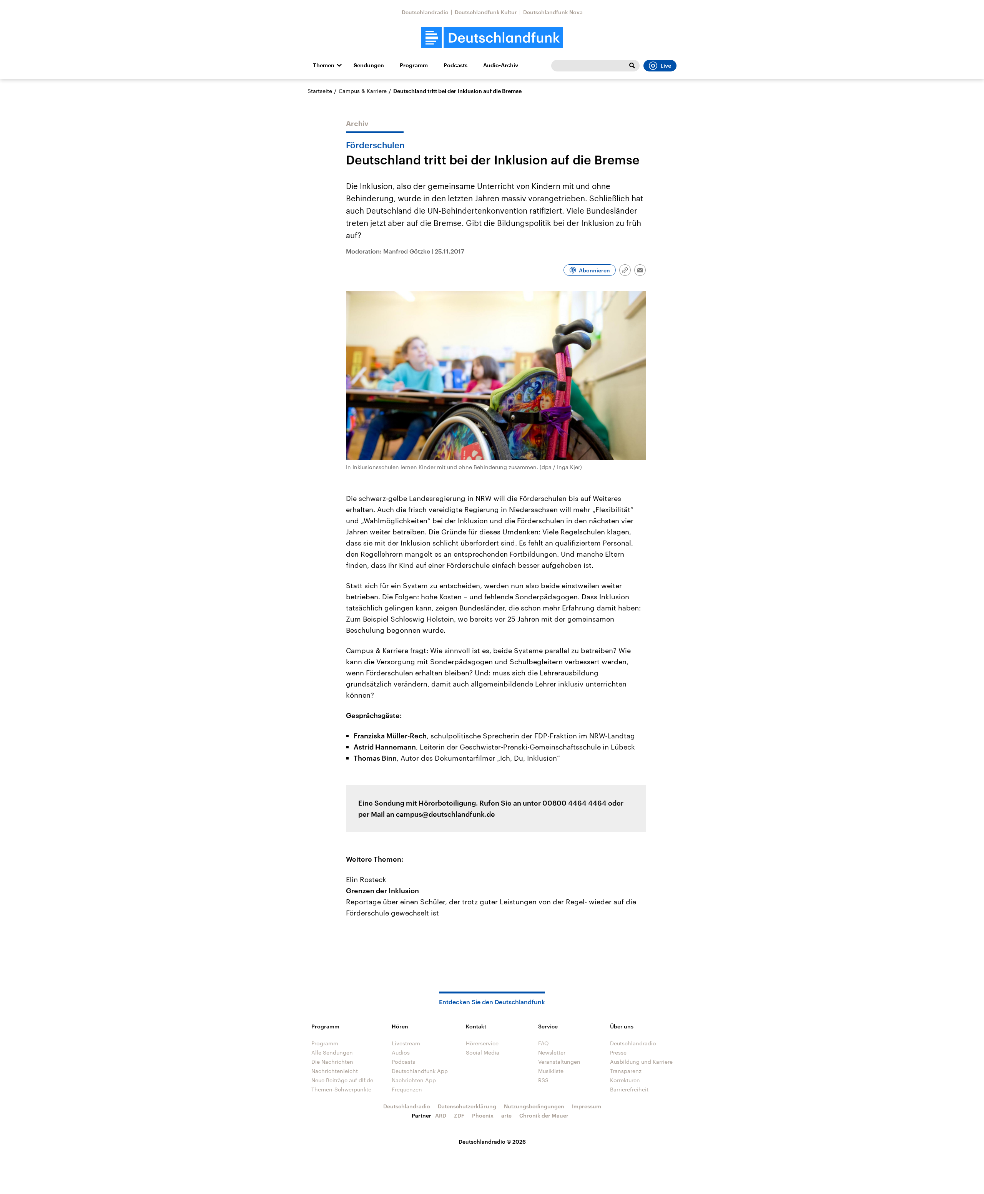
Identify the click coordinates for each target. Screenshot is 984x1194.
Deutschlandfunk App (420, 1071)
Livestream (406, 1043)
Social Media (482, 1052)
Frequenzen (407, 1089)
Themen (323, 65)
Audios (401, 1052)
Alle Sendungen (332, 1052)
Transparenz (626, 1071)
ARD (440, 1115)
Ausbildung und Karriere (641, 1061)
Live (665, 65)
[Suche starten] (632, 65)
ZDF (459, 1115)
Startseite (320, 91)
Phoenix (483, 1115)
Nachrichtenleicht (334, 1071)
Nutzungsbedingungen (534, 1106)
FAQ (543, 1043)
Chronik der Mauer (543, 1115)
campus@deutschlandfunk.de (445, 814)
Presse (618, 1052)
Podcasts (455, 65)
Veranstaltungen (559, 1061)
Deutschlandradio (425, 12)
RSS (543, 1080)
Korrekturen (625, 1080)
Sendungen (369, 65)
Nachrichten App (414, 1080)
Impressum (586, 1106)
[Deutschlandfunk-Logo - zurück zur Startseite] (492, 37)
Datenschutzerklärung (467, 1106)
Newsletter (551, 1052)
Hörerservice (482, 1043)
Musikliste (550, 1071)
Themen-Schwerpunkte (341, 1089)
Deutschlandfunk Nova (553, 12)
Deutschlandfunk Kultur (486, 12)
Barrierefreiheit (629, 1089)
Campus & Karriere (363, 91)
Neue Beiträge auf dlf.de (342, 1080)
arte (506, 1115)
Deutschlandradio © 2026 (492, 1141)
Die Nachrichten (332, 1061)
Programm (414, 65)
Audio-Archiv (500, 65)
